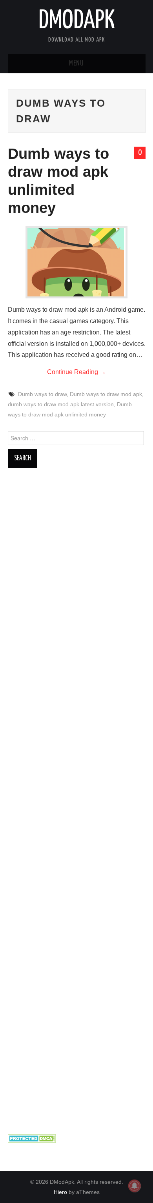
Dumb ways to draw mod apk (106, 394)
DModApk (76, 21)
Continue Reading (76, 372)
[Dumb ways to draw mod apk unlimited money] (76, 262)
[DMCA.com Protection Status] (32, 1138)
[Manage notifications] (134, 1185)
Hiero (60, 1192)
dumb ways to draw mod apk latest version (61, 404)
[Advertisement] (77, 801)
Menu (76, 63)
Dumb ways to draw (42, 394)
